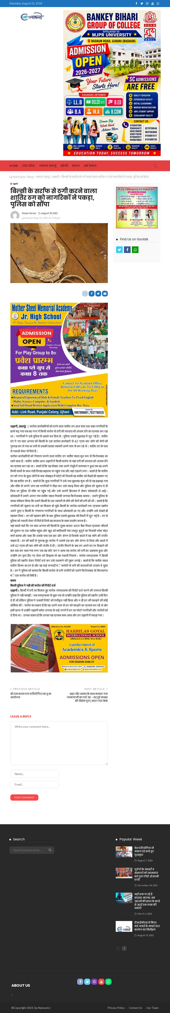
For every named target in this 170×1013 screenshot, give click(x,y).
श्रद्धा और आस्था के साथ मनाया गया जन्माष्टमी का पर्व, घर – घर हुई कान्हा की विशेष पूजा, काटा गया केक (87, 697)
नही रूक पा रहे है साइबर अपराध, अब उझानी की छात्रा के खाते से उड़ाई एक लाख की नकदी (147, 901)
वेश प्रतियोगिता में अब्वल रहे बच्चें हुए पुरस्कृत (144, 851)
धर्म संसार (90, 166)
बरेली (64, 166)
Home (13, 166)
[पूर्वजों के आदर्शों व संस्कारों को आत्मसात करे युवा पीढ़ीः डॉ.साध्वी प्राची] (124, 873)
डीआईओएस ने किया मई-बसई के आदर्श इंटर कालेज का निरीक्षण (147, 926)
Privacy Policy (116, 1007)
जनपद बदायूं (47, 166)
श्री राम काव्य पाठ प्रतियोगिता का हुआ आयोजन (30, 695)
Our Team (152, 1007)
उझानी (15, 184)
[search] (155, 165)
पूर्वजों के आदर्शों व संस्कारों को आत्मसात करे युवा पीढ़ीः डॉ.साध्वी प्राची (146, 874)
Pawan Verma (29, 213)
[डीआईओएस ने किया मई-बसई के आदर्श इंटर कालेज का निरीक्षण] (124, 926)
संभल (76, 166)
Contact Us (135, 1007)
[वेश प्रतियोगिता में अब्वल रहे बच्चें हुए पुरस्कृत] (124, 851)
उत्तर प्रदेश (28, 166)
